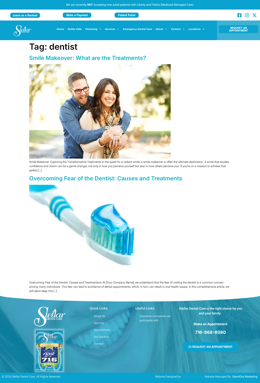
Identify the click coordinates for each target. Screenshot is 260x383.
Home (60, 29)
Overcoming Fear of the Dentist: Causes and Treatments (105, 178)
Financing (91, 29)
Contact (176, 29)
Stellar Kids (75, 29)
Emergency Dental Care (137, 29)
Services (110, 29)
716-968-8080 (210, 332)
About (159, 29)
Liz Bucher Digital (193, 377)
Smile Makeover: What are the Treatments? (87, 57)
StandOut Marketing (245, 377)
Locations (195, 29)
